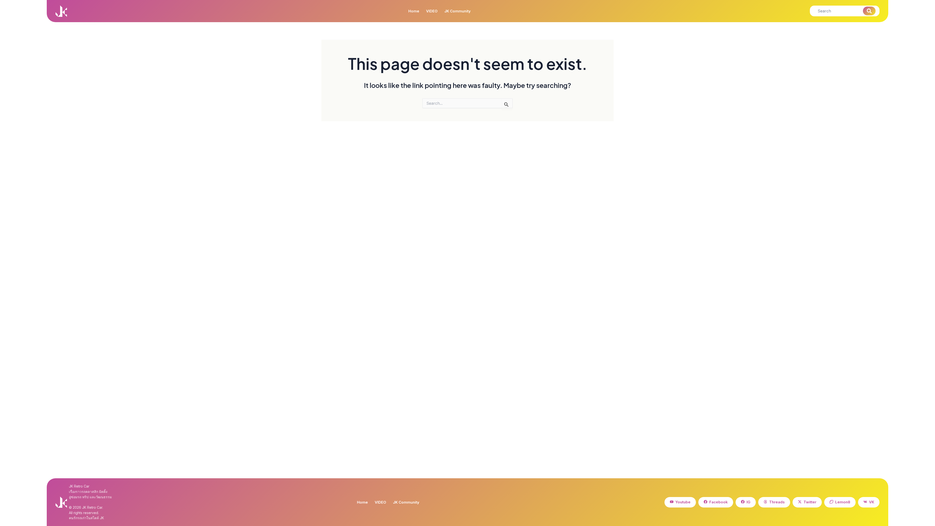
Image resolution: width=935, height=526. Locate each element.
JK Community (457, 11)
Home (413, 11)
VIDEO (432, 11)
